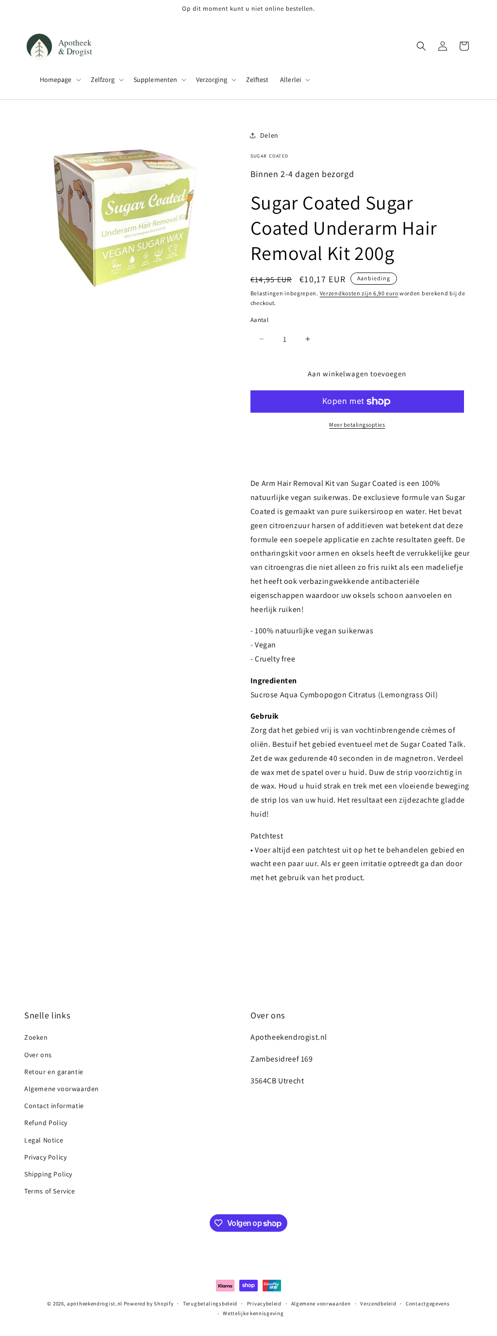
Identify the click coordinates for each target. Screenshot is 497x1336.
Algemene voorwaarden (61, 1088)
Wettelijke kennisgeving (253, 1313)
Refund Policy (45, 1122)
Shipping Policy (48, 1174)
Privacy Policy (45, 1157)
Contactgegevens (428, 1303)
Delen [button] (269, 135)
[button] (59, 79)
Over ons (38, 1054)
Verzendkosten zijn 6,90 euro (359, 293)
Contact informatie (54, 1105)
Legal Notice (43, 1140)
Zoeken (36, 1037)
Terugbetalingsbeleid (210, 1303)
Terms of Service (49, 1191)
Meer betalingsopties (357, 424)
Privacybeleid (264, 1303)
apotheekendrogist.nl (94, 1303)
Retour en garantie (53, 1071)
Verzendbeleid (378, 1303)
